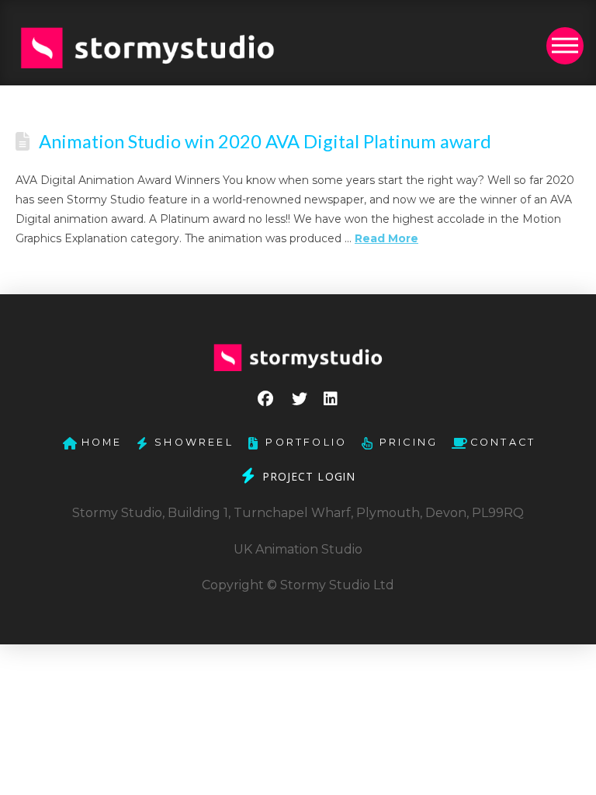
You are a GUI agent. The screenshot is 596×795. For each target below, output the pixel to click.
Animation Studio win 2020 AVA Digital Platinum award (265, 141)
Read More (386, 238)
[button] (565, 45)
